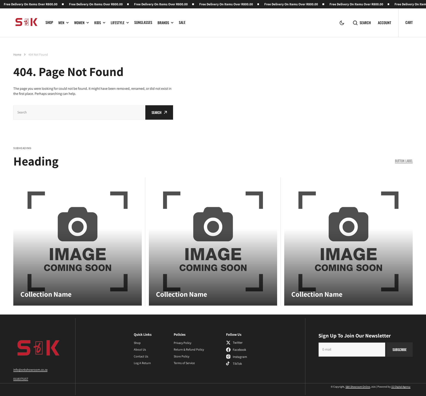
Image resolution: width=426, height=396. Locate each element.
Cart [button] (409, 22)
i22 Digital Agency (400, 386)
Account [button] (384, 22)
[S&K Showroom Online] (26, 22)
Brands (163, 22)
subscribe (399, 349)
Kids (97, 22)
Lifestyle (117, 22)
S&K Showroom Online (357, 386)
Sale (182, 22)
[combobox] (78, 112)
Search (365, 22)
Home (17, 55)
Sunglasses (143, 22)
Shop (49, 22)
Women (79, 22)
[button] (341, 22)
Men (61, 22)
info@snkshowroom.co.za (30, 370)
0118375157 (20, 379)
